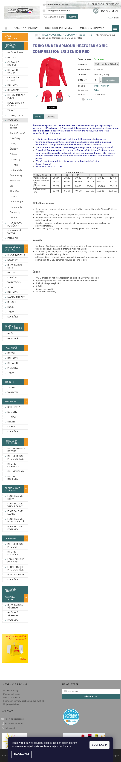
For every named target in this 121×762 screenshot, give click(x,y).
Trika (15, 164)
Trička (11, 417)
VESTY (11, 287)
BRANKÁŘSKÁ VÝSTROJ (12, 248)
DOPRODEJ (11, 538)
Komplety (17, 170)
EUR (116, 18)
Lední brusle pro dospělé (15, 568)
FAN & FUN (13, 238)
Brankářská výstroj (15, 606)
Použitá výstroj (10, 598)
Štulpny (14, 149)
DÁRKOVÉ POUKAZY (10, 589)
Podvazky (15, 180)
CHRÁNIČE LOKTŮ (13, 79)
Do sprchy (15, 212)
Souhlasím (99, 745)
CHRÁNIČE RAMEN (13, 71)
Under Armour (101, 85)
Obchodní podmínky (58, 28)
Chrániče (13, 363)
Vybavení (12, 392)
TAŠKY (11, 110)
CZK (110, 17)
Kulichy (12, 412)
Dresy (13, 143)
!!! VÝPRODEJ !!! (16, 255)
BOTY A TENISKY (16, 574)
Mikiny (11, 421)
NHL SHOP (10, 401)
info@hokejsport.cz (14, 719)
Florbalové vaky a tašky (15, 505)
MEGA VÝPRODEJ (11, 37)
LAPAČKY (12, 277)
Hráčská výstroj (12, 614)
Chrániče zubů (17, 133)
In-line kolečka (12, 553)
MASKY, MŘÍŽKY (16, 297)
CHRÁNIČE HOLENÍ (13, 63)
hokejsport (10, 728)
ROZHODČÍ (11, 347)
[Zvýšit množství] (100, 78)
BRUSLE (11, 57)
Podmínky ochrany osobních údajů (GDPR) (23, 701)
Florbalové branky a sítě (15, 520)
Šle (11, 186)
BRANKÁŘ (12, 338)
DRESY (11, 353)
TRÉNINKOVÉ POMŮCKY (14, 224)
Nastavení (21, 754)
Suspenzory (16, 175)
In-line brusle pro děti (16, 545)
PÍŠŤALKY (12, 368)
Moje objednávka (92, 28)
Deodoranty (16, 207)
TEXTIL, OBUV (15, 115)
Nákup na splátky (26, 28)
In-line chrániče (13, 465)
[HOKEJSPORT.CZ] (22, 12)
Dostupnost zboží (11, 694)
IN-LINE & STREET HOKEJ (13, 327)
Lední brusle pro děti (15, 560)
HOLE (10, 307)
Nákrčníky (15, 138)
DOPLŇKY (12, 120)
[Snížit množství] (100, 81)
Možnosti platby (10, 690)
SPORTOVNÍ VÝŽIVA (14, 232)
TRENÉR (9, 382)
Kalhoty (16, 159)
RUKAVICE (13, 90)
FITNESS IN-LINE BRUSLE (12, 441)
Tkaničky (14, 191)
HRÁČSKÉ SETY (16, 52)
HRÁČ (10, 333)
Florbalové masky (15, 512)
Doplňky (12, 431)
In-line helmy (15, 471)
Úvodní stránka (6, 28)
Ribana (13, 154)
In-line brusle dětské (16, 450)
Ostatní (13, 217)
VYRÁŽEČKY (14, 282)
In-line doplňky (12, 477)
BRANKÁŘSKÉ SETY (15, 266)
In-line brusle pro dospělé (16, 457)
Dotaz (89, 99)
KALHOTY (12, 85)
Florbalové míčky (15, 497)
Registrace (112, 4)
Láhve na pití (16, 201)
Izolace (13, 196)
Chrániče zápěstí (14, 126)
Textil (11, 387)
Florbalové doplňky (15, 528)
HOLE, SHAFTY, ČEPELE (15, 104)
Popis (38, 117)
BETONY (12, 272)
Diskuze (51, 117)
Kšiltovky (13, 407)
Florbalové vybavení (12, 489)
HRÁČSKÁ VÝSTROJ (10, 46)
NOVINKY (12, 260)
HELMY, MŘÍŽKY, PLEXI (16, 96)
